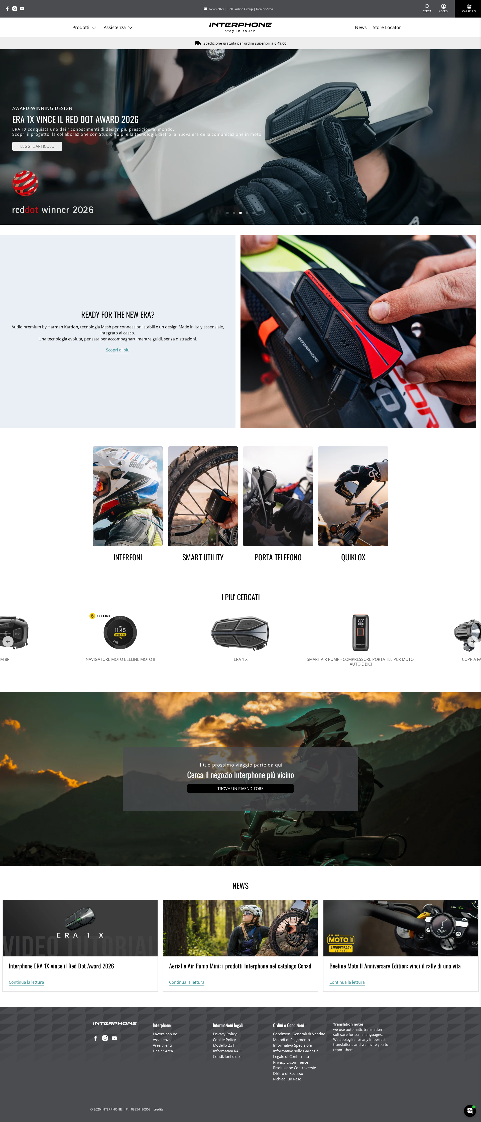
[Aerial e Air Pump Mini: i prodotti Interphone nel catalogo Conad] (240, 928)
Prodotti (80, 27)
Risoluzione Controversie (294, 1067)
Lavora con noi (165, 1033)
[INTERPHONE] (240, 28)
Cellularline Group (240, 9)
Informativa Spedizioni (292, 1045)
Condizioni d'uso (227, 1056)
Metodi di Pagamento (291, 1039)
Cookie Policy (224, 1039)
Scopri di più (118, 350)
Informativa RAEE (228, 1050)
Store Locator (387, 27)
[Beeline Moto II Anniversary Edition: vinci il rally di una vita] (400, 928)
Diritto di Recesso (288, 1073)
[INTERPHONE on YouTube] (23, 9)
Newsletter (216, 9)
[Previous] (8, 641)
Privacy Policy (225, 1033)
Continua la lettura (26, 982)
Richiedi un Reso (287, 1078)
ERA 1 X (241, 659)
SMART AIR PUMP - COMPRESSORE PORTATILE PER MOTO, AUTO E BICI (361, 662)
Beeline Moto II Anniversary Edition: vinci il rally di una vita (395, 965)
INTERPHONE (111, 1109)
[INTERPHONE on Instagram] (16, 9)
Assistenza (115, 27)
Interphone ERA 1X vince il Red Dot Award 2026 (61, 965)
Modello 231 (224, 1045)
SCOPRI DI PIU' (37, 141)
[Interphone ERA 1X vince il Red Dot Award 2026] (80, 928)
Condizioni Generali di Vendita (299, 1033)
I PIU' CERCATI (240, 596)
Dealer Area (264, 9)
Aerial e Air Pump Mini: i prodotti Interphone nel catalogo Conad (240, 965)
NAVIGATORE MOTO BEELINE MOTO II (120, 659)
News (361, 27)
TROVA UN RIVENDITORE (240, 788)
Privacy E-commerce (290, 1062)
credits (159, 1109)
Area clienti (162, 1045)
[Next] (472, 641)
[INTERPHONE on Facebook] (8, 9)
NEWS (240, 885)
